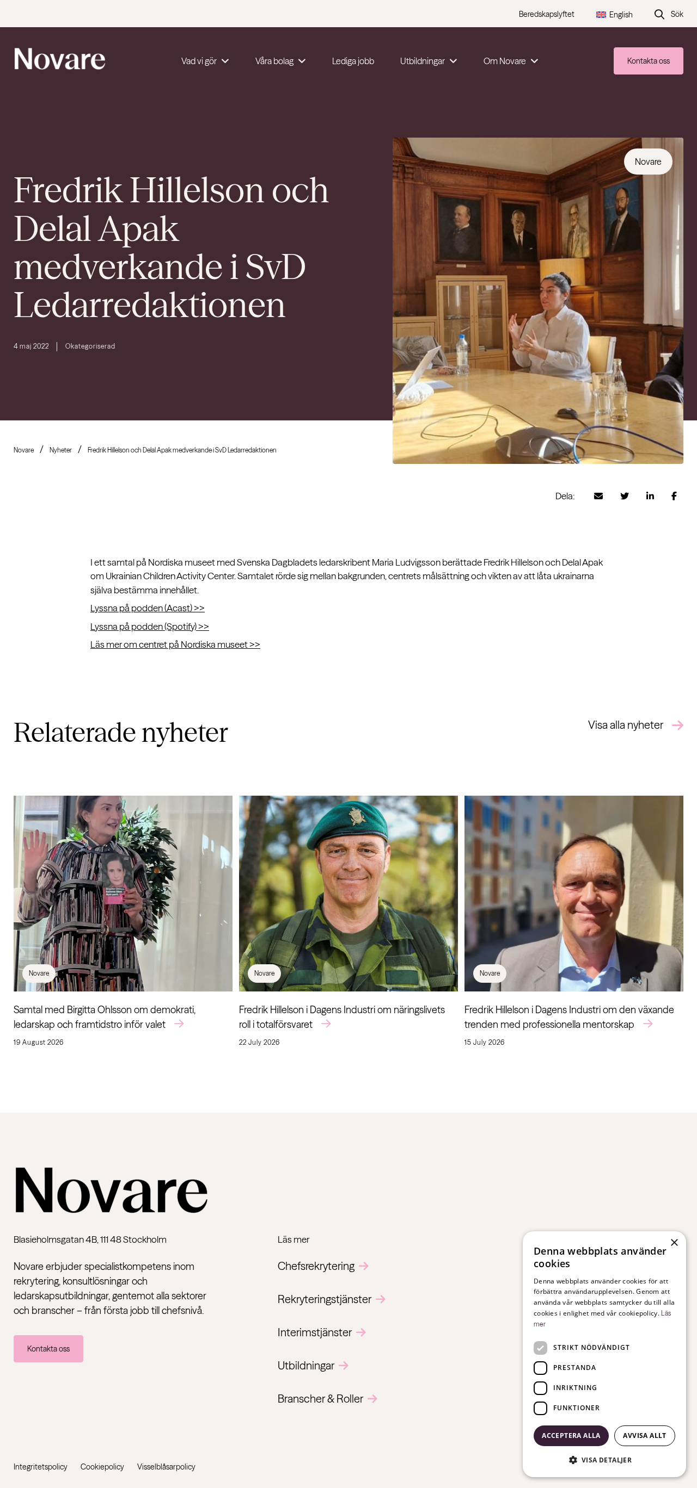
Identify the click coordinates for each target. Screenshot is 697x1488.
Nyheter (61, 450)
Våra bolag (274, 60)
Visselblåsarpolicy (166, 1467)
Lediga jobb (353, 60)
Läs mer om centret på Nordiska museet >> (175, 644)
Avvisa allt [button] (644, 1435)
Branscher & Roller (320, 1398)
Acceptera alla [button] (571, 1435)
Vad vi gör (199, 60)
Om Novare (505, 60)
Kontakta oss (648, 61)
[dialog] (604, 1354)
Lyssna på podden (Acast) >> (147, 607)
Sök (677, 14)
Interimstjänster (315, 1332)
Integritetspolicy (41, 1467)
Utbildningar (422, 60)
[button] (604, 1459)
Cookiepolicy (102, 1467)
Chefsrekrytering (316, 1266)
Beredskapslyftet (546, 14)
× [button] (674, 1243)
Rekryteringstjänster (324, 1299)
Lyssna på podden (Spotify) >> (149, 626)
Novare (24, 450)
